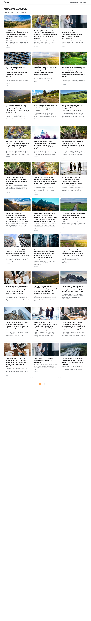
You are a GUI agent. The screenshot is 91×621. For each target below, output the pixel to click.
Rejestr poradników (73, 2)
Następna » (48, 383)
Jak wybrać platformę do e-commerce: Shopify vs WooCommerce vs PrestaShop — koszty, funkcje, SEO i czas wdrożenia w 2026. (72, 34)
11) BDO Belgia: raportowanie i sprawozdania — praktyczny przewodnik (43, 360)
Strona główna (83, 2)
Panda (6, 2)
